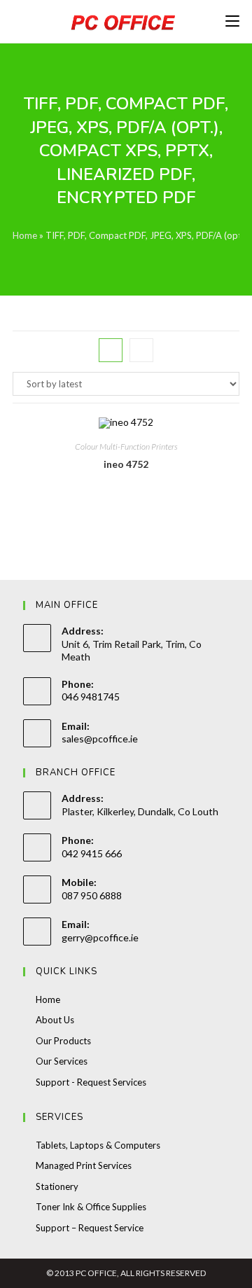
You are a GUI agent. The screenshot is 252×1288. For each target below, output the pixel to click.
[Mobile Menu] (232, 21)
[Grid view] (110, 350)
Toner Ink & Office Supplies (91, 1206)
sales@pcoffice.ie (100, 739)
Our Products (63, 1040)
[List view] (141, 350)
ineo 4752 (126, 464)
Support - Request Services (91, 1082)
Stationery (57, 1186)
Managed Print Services (84, 1165)
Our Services (62, 1061)
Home (25, 235)
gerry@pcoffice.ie (100, 937)
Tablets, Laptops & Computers (98, 1145)
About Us (55, 1019)
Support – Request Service (90, 1227)
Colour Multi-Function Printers (126, 446)
